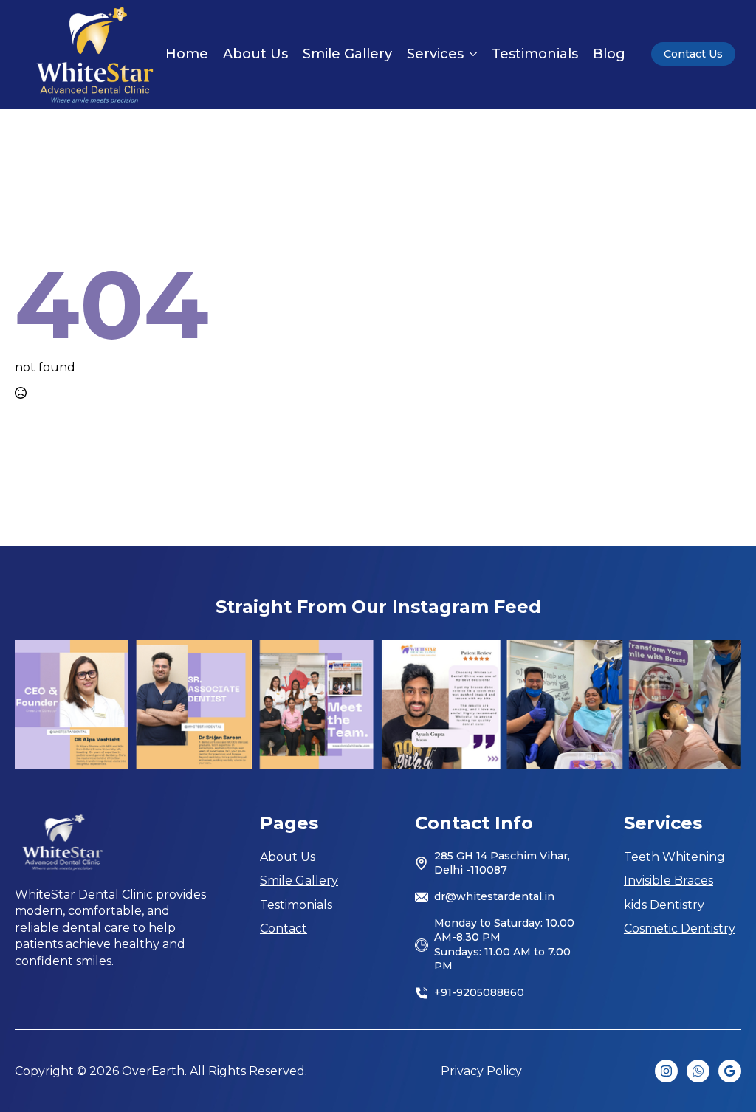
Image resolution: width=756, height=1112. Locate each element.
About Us (255, 54)
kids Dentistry (664, 905)
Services (435, 54)
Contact (283, 928)
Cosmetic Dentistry (679, 928)
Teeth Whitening (674, 857)
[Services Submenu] (470, 54)
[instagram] (666, 1071)
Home (186, 54)
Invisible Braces (668, 881)
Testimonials (535, 54)
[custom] (698, 1071)
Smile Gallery (347, 54)
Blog (609, 54)
